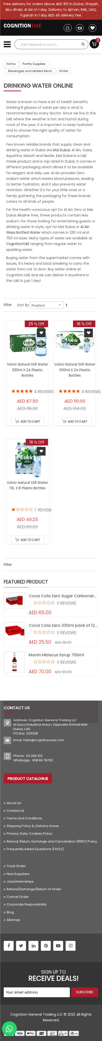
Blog (10, 912)
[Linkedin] (33, 946)
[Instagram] (71, 946)
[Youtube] (58, 946)
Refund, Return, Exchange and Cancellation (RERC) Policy (52, 841)
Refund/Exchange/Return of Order (34, 889)
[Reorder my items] (80, 28)
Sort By (23, 305)
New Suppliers (18, 874)
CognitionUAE (17, 243)
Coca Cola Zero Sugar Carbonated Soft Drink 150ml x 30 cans (63, 596)
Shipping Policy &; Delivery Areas (33, 826)
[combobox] (46, 44)
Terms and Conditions (24, 818)
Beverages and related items (30, 71)
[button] (41, 333)
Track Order (16, 866)
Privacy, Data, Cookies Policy (29, 833)
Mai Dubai (61, 150)
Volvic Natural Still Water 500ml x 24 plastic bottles (74, 370)
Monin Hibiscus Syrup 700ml (56, 655)
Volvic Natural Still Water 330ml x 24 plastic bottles (27, 370)
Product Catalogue (28, 778)
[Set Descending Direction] (67, 305)
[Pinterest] (46, 946)
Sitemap (13, 920)
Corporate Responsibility (27, 904)
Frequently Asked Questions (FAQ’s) (35, 849)
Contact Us (15, 811)
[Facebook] (9, 946)
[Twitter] (21, 946)
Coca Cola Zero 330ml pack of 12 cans (63, 625)
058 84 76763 (42, 760)
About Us (14, 803)
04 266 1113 (34, 756)
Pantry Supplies (34, 64)
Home (10, 64)
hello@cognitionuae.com (43, 740)
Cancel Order (18, 897)
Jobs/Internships (20, 881)
